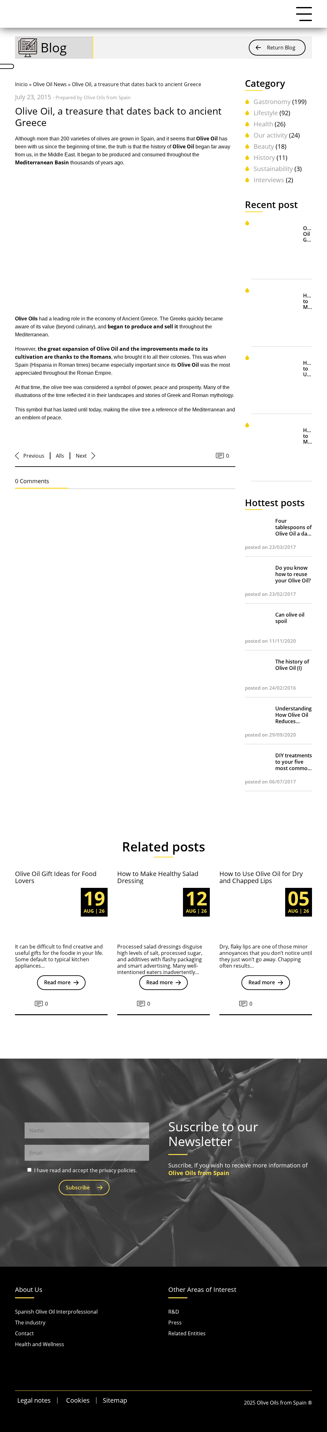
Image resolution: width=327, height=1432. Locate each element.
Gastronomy (272, 101)
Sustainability (273, 168)
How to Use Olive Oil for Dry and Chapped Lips (307, 369)
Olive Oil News (50, 84)
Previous (33, 455)
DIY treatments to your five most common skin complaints (293, 761)
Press (175, 1322)
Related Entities (187, 1333)
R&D (173, 1311)
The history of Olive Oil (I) (292, 664)
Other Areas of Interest (202, 1290)
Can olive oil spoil (289, 617)
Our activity (270, 135)
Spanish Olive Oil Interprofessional (56, 1311)
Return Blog (281, 47)
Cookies (78, 1400)
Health (263, 124)
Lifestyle (266, 113)
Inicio (21, 84)
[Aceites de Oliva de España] (47, 13)
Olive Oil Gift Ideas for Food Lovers (307, 234)
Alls (60, 455)
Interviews (269, 180)
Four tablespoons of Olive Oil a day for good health (293, 527)
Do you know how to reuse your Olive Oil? (293, 574)
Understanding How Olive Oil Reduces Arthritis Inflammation (293, 714)
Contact (24, 1333)
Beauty (264, 146)
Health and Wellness (39, 1344)
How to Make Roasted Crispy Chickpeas (307, 436)
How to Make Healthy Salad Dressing (307, 301)
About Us (28, 1290)
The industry (30, 1322)
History (264, 157)
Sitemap (115, 1400)
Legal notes (34, 1400)
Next (81, 455)
